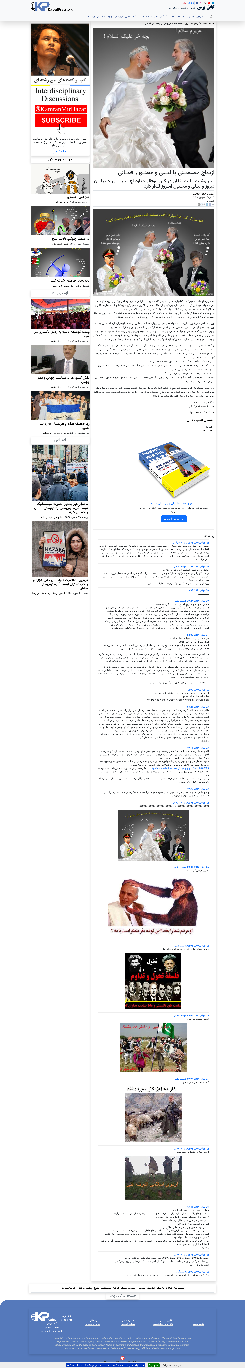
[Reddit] (201, 204)
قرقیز (116, 1288)
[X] (199, 204)
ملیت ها (179, 1288)
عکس (127, 17)
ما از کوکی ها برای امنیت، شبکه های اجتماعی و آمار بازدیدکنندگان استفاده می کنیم (105, 1365)
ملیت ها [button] (176, 17)
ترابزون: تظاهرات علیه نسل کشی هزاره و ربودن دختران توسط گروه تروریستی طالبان (60, 584)
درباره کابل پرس (92, 1320)
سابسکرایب (60, 151)
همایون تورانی (61, 201)
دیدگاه (135, 17)
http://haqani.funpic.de (201, 412)
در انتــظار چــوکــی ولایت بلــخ (71, 239)
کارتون (197, 23)
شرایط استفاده (128, 1323)
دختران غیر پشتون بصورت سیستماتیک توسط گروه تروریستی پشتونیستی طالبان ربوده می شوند (61, 508)
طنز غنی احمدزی (78, 197)
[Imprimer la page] (204, 204)
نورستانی (106, 1288)
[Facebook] (210, 204)
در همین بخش (60, 159)
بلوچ (96, 1288)
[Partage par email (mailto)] (213, 204)
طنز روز (188, 23)
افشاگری (164, 17)
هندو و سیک (128, 1288)
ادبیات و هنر (146, 17)
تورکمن (141, 1288)
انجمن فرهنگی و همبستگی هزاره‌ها (48, 593)
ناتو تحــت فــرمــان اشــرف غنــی (70, 280)
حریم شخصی (128, 1320)
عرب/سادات (68, 1288)
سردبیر (199, 17)
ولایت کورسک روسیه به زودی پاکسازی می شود (61, 334)
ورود (198, 1320)
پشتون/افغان (84, 1288)
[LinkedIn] (207, 204)
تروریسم (119, 17)
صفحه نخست (208, 23)
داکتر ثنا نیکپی (57, 341)
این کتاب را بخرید (174, 519)
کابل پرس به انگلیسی (163, 1323)
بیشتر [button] (92, 17)
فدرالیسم (101, 17)
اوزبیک (151, 1288)
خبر (156, 17)
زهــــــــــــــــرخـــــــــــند (205, 430)
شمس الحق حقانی (203, 194)
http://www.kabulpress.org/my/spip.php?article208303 (179, 768)
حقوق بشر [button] (189, 17)
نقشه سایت (198, 1323)
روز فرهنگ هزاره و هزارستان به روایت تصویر (64, 426)
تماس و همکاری (92, 1323)
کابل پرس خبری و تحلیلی (55, 432)
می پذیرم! (153, 1365)
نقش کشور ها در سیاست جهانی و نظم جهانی (63, 380)
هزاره (169, 1288)
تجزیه (110, 17)
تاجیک (160, 1288)
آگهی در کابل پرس (163, 1320)
